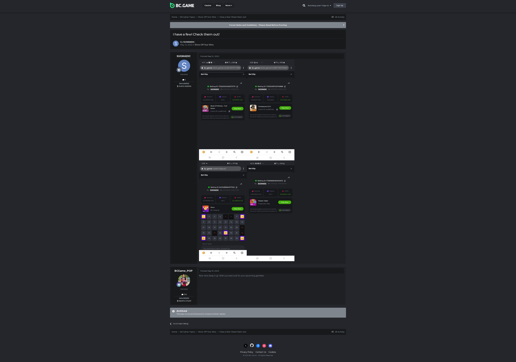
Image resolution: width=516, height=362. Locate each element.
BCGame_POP (184, 270)
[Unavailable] (223, 110)
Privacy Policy (246, 352)
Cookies (272, 352)
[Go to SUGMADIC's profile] (176, 44)
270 (185, 294)
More (227, 5)
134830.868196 (184, 86)
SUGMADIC (188, 42)
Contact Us (261, 352)
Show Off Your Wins (204, 45)
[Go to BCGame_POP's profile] (184, 280)
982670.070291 (184, 301)
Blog (218, 5)
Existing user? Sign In (319, 5)
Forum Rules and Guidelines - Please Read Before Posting (258, 25)
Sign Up (339, 5)
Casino (208, 5)
